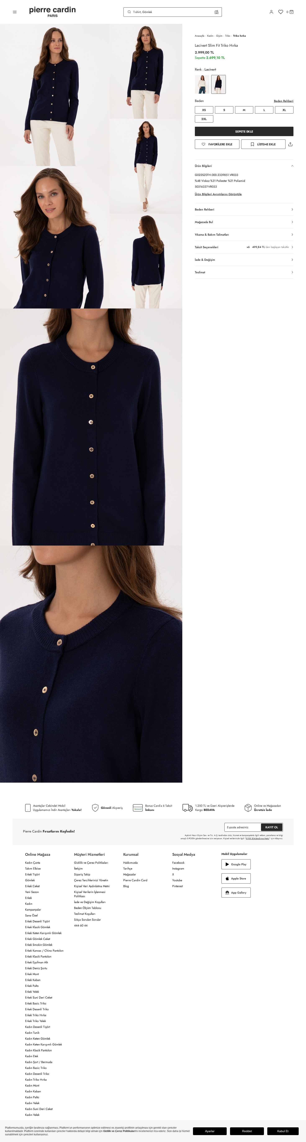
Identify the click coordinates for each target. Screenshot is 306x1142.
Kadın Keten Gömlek (37, 1038)
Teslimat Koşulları (84, 914)
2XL (204, 119)
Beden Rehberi (283, 101)
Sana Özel (31, 915)
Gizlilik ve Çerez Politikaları (91, 863)
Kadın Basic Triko (36, 1068)
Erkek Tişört (32, 874)
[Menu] (15, 12)
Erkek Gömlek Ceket (37, 939)
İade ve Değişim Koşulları (90, 902)
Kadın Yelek (32, 1103)
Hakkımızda (130, 863)
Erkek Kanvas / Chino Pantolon (44, 950)
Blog (126, 886)
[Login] (271, 12)
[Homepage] (53, 12)
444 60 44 (80, 925)
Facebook (178, 863)
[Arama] (129, 11)
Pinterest (177, 886)
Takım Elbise (33, 868)
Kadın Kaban (33, 1091)
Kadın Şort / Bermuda (38, 1062)
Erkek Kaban (32, 980)
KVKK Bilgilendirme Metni (257, 838)
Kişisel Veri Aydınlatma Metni (92, 886)
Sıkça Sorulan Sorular (87, 919)
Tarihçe (127, 868)
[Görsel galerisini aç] (54, 95)
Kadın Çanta (32, 863)
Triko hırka (239, 36)
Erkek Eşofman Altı (36, 962)
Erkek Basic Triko (35, 1003)
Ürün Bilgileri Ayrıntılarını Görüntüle (218, 194)
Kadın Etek (31, 1056)
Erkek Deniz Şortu (36, 968)
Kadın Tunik (32, 1033)
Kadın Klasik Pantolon (38, 1050)
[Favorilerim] (280, 12)
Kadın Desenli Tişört (37, 1027)
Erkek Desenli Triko (37, 1009)
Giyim (219, 36)
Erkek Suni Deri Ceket (38, 997)
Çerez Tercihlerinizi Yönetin (91, 880)
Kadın (210, 36)
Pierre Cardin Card (135, 880)
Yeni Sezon (32, 892)
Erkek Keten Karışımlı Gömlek (43, 933)
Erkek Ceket (32, 886)
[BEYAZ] (202, 84)
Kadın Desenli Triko (37, 1074)
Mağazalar (129, 874)
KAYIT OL (271, 827)
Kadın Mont (32, 1085)
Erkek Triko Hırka (35, 1015)
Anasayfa (199, 36)
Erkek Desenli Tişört (37, 921)
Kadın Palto (32, 1097)
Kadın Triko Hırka (36, 1079)
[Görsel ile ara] (216, 12)
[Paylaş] (290, 144)
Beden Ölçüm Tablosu (87, 908)
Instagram (178, 868)
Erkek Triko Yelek (35, 1021)
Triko (227, 36)
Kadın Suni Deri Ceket (39, 1109)
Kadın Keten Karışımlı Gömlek (43, 1044)
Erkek (28, 898)
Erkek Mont (32, 974)
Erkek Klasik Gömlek (37, 927)
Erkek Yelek (32, 992)
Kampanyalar (33, 909)
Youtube (177, 880)
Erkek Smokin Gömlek (38, 945)
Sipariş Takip (82, 874)
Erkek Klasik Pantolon (38, 956)
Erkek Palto (32, 986)
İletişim (78, 868)
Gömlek (30, 880)
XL (284, 110)
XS (204, 110)
